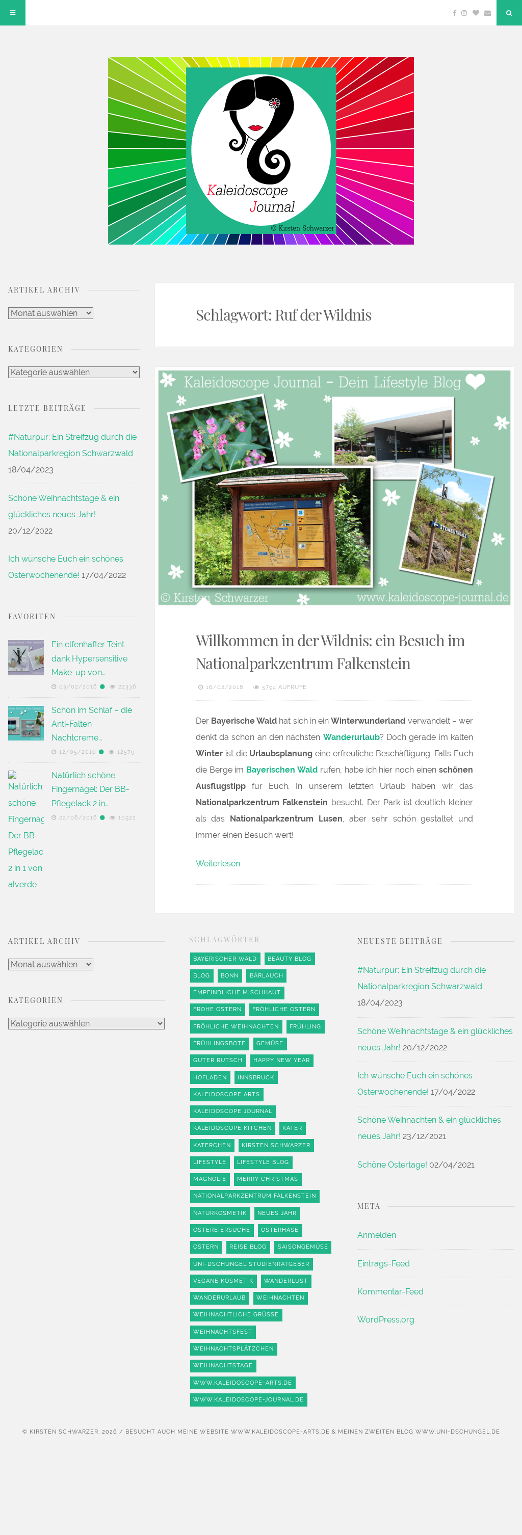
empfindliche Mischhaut (237, 992)
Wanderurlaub (219, 1297)
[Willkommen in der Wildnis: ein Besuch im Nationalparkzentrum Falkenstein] (334, 487)
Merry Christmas (267, 1179)
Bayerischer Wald (225, 959)
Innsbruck (256, 1077)
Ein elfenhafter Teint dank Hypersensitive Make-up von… (89, 658)
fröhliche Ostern (284, 1009)
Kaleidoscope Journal (232, 1111)
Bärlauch (266, 975)
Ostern (206, 1246)
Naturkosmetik (220, 1213)
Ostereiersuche (221, 1230)
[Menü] (12, 12)
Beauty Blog (289, 959)
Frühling (305, 1026)
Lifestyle (209, 1162)
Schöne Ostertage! (392, 1165)
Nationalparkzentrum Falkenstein (254, 1196)
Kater (292, 1128)
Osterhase (280, 1230)
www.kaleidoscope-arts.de (242, 1383)
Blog (201, 975)
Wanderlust (286, 1281)
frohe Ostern (217, 1009)
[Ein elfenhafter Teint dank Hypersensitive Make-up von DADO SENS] (26, 657)
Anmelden (376, 1235)
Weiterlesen (218, 863)
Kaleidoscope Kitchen (232, 1128)
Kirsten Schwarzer (276, 1145)
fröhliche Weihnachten (236, 1026)
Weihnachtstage (223, 1365)
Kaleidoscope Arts (226, 1094)
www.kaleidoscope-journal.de (248, 1399)
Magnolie (209, 1179)
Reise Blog (248, 1246)
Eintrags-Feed (383, 1263)
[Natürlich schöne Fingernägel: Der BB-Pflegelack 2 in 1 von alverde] (26, 1153)
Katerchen (212, 1145)
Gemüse (269, 1043)
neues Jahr (277, 1213)
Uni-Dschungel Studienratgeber (251, 1264)
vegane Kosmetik (223, 1281)
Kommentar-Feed (390, 1291)
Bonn (230, 975)
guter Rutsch (218, 1060)
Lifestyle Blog (263, 1162)
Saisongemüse (303, 1246)
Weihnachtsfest (222, 1332)
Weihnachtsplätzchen (233, 1348)
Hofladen (210, 1077)
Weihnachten (280, 1297)
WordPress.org (385, 1320)
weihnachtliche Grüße (236, 1314)
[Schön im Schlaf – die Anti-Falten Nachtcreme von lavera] (26, 723)
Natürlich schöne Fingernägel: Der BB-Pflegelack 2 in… (90, 789)
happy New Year (281, 1060)
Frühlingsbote (219, 1043)
